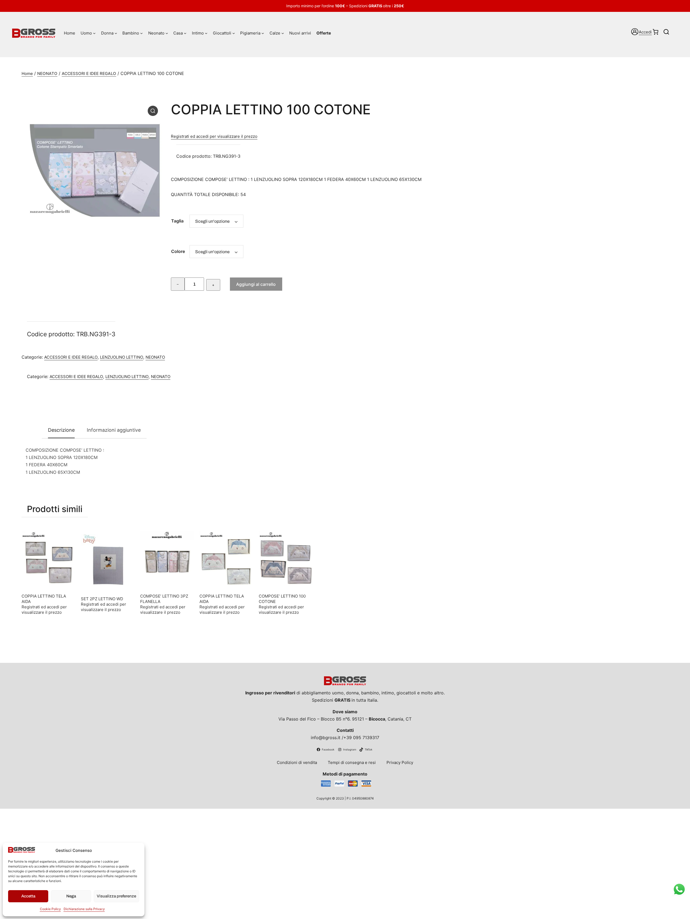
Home (27, 73)
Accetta (28, 896)
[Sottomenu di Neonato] (166, 33)
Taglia (177, 221)
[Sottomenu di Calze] (282, 33)
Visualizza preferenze (116, 896)
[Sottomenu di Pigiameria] (262, 33)
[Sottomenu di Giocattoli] (233, 33)
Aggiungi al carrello (256, 284)
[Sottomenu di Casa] (185, 33)
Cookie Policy (50, 909)
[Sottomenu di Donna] (116, 33)
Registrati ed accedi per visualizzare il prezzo (214, 136)
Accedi (645, 32)
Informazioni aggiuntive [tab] (114, 430)
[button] (153, 111)
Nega (71, 896)
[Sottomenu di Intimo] (206, 33)
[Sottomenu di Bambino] (141, 33)
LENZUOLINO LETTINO (121, 357)
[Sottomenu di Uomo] (94, 33)
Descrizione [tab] (61, 430)
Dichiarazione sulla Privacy (84, 909)
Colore (178, 251)
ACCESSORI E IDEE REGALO (89, 73)
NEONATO (47, 73)
